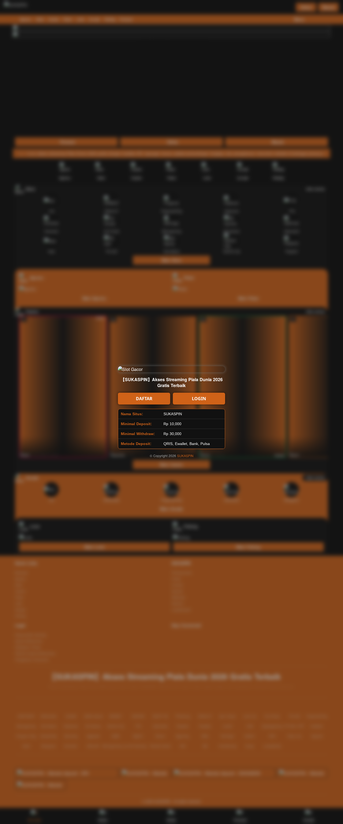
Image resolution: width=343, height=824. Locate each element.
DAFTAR (144, 399)
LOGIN (199, 399)
